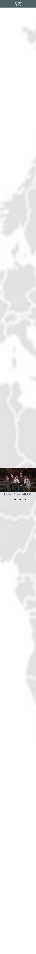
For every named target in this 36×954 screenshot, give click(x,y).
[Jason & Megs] (18, 3)
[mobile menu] (33, 3)
